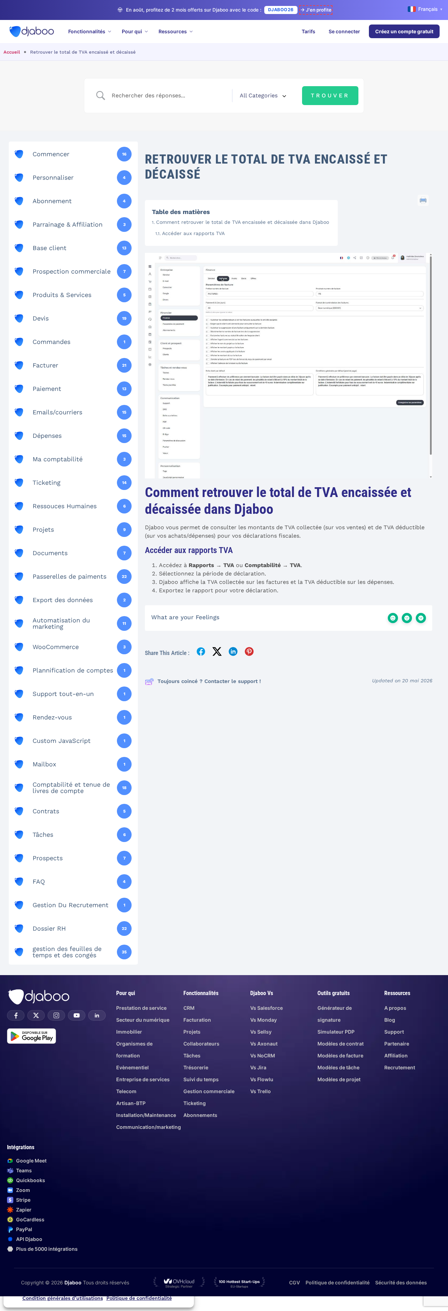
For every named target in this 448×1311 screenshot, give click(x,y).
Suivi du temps (201, 1079)
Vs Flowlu (261, 1079)
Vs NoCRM (262, 1055)
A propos (395, 1008)
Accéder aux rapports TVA (193, 233)
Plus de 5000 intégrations (47, 1249)
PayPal (24, 1229)
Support (394, 1032)
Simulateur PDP (336, 1032)
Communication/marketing (148, 1127)
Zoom (23, 1190)
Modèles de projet (338, 1079)
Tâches (192, 1055)
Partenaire (396, 1044)
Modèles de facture (340, 1055)
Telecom (126, 1091)
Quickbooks (30, 1180)
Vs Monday (263, 1020)
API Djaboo (29, 1239)
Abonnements (200, 1115)
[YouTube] (76, 1015)
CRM (189, 1008)
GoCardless (30, 1219)
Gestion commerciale (208, 1091)
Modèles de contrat (340, 1044)
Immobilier (129, 1032)
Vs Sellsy (261, 1032)
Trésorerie (195, 1067)
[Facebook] (15, 1015)
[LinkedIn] (97, 1015)
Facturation (197, 1020)
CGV (294, 1282)
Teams (24, 1170)
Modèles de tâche (338, 1067)
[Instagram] (56, 1015)
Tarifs (308, 31)
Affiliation (396, 1055)
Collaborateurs (201, 1044)
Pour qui (132, 31)
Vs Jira (258, 1067)
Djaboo (73, 1282)
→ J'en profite (315, 10)
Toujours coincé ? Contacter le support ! (209, 681)
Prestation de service (141, 1008)
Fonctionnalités (86, 31)
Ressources (173, 31)
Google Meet (31, 1161)
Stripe (23, 1200)
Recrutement (399, 1067)
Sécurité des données (401, 1282)
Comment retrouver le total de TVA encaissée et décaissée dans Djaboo (242, 222)
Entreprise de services (143, 1079)
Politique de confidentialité (139, 1298)
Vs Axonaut (264, 1044)
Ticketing (194, 1103)
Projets (192, 1032)
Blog (389, 1020)
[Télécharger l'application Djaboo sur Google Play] (31, 1036)
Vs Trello (260, 1091)
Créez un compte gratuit (404, 31)
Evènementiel (132, 1067)
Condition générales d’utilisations (62, 1298)
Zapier (23, 1210)
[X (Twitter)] (36, 1015)
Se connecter (344, 31)
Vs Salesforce (266, 1008)
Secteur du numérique (142, 1020)
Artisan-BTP (131, 1103)
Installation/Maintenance (146, 1115)
